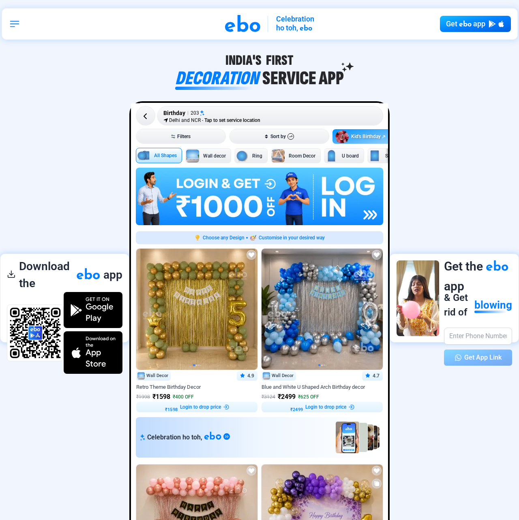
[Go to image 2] (196, 365)
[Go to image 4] (200, 365)
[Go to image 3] (198, 365)
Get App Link (483, 357)
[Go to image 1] (194, 365)
